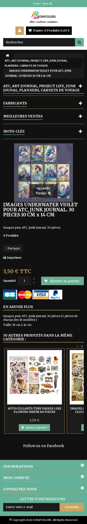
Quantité (9, 281)
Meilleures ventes (23, 116)
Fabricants (15, 103)
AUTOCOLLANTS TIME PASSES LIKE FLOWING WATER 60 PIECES (34, 410)
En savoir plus (18, 307)
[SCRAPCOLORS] (43, 17)
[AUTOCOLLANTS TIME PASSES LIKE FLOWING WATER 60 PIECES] (34, 377)
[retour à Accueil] (7, 55)
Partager (13, 248)
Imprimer (14, 257)
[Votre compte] (19, 30)
